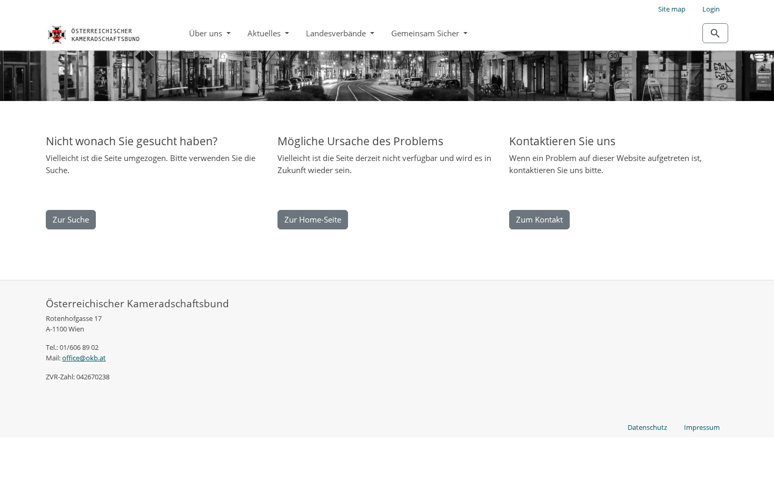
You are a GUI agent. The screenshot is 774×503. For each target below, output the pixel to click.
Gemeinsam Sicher (426, 33)
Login (711, 9)
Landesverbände (337, 33)
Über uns (206, 33)
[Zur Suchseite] (715, 33)
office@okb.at (84, 358)
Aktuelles (265, 33)
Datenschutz (647, 427)
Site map (672, 9)
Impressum (702, 427)
